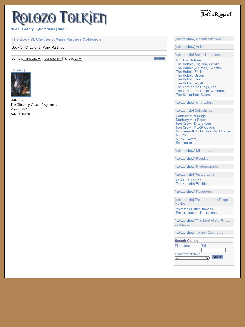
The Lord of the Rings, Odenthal (200, 91)
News (15, 29)
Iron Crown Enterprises (193, 123)
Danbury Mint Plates (191, 120)
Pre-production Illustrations (196, 212)
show (190, 39)
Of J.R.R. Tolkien (188, 180)
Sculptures (184, 143)
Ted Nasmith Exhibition (193, 184)
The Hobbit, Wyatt (189, 83)
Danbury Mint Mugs (191, 116)
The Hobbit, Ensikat (191, 71)
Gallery (28, 29)
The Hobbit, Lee (188, 79)
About (63, 29)
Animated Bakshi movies (194, 209)
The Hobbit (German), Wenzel (199, 68)
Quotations (46, 29)
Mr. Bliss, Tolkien (188, 60)
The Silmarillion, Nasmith (194, 94)
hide (189, 54)
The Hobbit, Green (190, 75)
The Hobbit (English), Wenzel (198, 64)
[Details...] (18, 70)
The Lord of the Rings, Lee (196, 87)
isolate (180, 39)
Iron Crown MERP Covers (195, 127)
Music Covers (186, 139)
